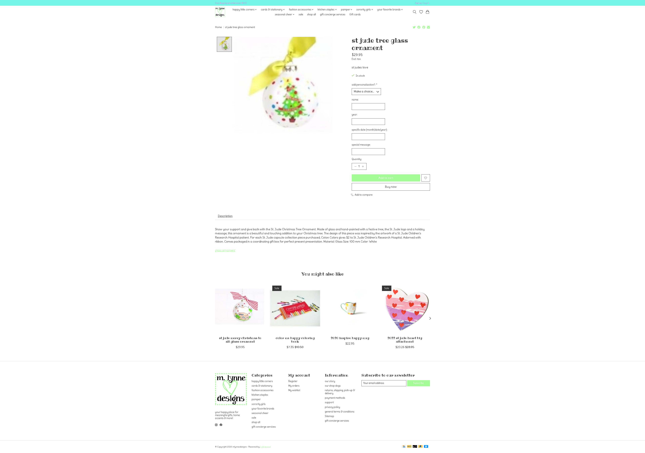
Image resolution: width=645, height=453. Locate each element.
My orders (293, 385)
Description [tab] (225, 216)
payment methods (335, 397)
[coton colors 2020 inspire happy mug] (350, 308)
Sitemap (329, 416)
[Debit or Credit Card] (415, 446)
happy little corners (262, 381)
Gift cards (355, 14)
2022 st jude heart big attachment (405, 340)
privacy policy (332, 407)
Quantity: (357, 159)
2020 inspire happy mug (350, 338)
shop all (311, 14)
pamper (256, 399)
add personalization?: (364, 84)
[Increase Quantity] (362, 166)
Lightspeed (265, 446)
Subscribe (418, 383)
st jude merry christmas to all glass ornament (240, 340)
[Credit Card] (404, 446)
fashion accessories (262, 390)
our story (330, 381)
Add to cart (385, 178)
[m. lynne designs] (220, 12)
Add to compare (364, 194)
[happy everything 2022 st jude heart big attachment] (405, 308)
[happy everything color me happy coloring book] (295, 308)
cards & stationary (262, 385)
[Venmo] (426, 446)
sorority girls (259, 404)
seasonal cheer (260, 413)
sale (301, 14)
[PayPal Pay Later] (420, 446)
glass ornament (225, 250)
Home (218, 27)
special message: (361, 144)
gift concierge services (332, 14)
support (329, 402)
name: (355, 99)
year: (354, 114)
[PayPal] (409, 446)
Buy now (391, 187)
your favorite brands (263, 408)
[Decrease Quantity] (355, 166)
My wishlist (294, 390)
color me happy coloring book (295, 340)
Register (292, 381)
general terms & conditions (339, 411)
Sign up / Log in (422, 3)
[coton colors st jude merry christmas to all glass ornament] (240, 308)
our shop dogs (333, 385)
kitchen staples (260, 394)
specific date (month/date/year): (369, 129)
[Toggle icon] (414, 12)
